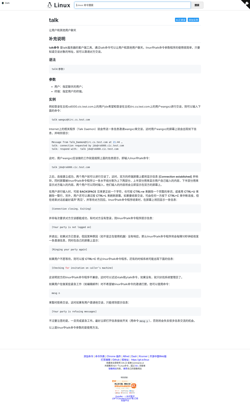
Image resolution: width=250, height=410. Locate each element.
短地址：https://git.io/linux (135, 359)
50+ (137, 365)
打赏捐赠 (105, 359)
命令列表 (100, 356)
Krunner (143, 356)
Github (116, 359)
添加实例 (193, 19)
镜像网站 (113, 368)
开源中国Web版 (158, 356)
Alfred (126, 356)
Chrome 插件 (114, 356)
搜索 (197, 5)
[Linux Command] (58, 5)
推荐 (125, 368)
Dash (134, 356)
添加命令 (88, 356)
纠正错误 (180, 19)
